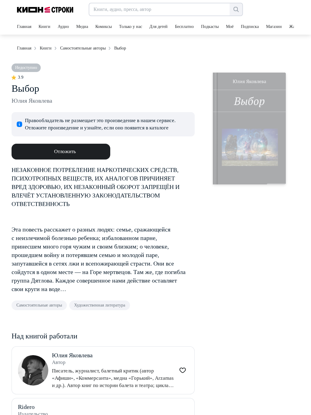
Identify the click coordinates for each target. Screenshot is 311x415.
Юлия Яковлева (32, 100)
